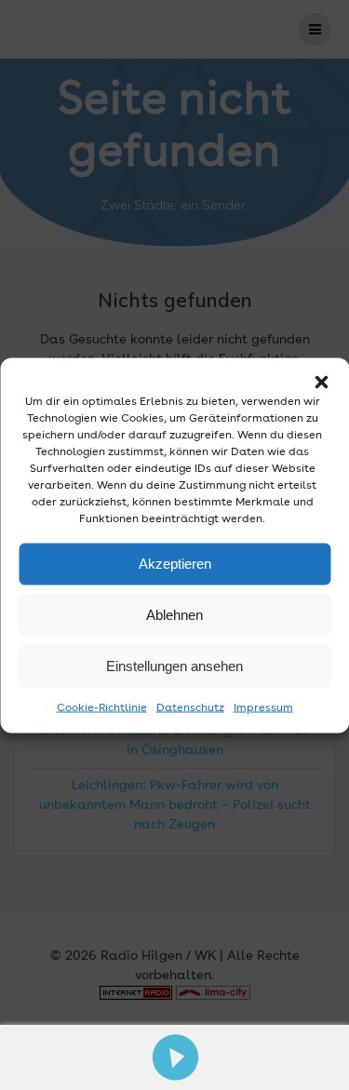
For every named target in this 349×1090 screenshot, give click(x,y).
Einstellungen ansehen (174, 666)
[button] (321, 381)
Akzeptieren (175, 564)
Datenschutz (190, 707)
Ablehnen (174, 615)
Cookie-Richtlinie (102, 707)
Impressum (263, 707)
